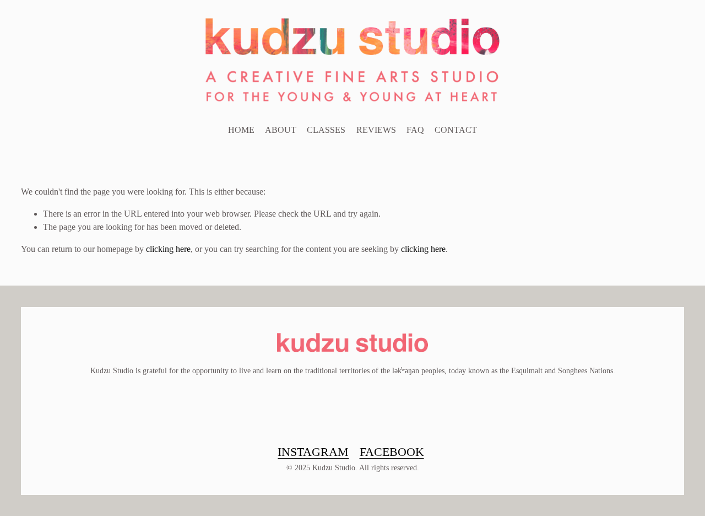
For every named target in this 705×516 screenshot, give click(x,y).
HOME (241, 130)
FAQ (415, 130)
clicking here (168, 249)
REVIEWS (376, 130)
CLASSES (326, 130)
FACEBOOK (392, 452)
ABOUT (280, 130)
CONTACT (456, 130)
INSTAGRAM (313, 452)
